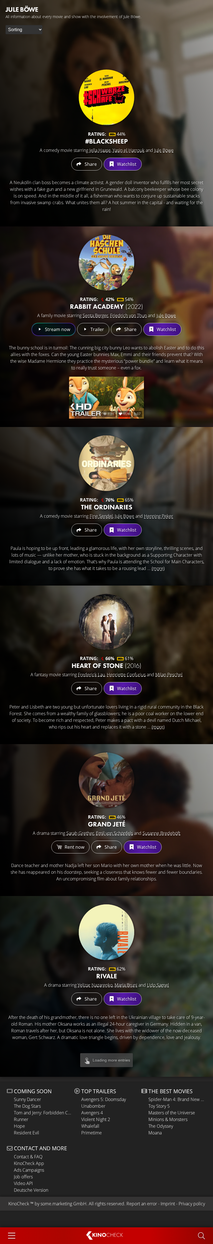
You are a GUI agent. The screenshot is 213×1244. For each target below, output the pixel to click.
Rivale (106, 976)
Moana (155, 1133)
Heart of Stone (106, 665)
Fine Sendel (101, 516)
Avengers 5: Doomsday (103, 1099)
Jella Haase (100, 150)
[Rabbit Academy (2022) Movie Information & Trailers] (106, 262)
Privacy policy (192, 1204)
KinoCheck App (29, 1163)
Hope (19, 1126)
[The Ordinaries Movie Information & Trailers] (106, 463)
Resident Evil (26, 1133)
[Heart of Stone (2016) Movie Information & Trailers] (106, 622)
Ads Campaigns (29, 1170)
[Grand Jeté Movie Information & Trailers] (106, 780)
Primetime (91, 1133)
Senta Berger (95, 315)
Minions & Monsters (167, 1119)
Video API (23, 1183)
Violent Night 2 (95, 1119)
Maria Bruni (126, 985)
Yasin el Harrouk (128, 150)
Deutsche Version (31, 1190)
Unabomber (93, 1106)
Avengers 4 (92, 1112)
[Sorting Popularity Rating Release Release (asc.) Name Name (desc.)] (24, 29)
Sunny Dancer (27, 1099)
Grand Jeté (106, 824)
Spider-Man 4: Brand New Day (177, 1099)
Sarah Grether (80, 833)
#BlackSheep (106, 141)
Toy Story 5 (159, 1106)
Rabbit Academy (106, 306)
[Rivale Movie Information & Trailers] (106, 932)
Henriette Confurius (126, 675)
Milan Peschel (168, 675)
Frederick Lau (91, 675)
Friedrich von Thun (128, 315)
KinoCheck (18, 1204)
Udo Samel (158, 985)
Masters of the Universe (171, 1112)
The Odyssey (160, 1126)
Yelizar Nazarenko (95, 985)
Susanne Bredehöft (161, 833)
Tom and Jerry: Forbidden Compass (43, 1112)
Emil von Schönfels (114, 833)
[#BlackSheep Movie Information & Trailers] (106, 97)
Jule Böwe (164, 150)
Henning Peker (158, 516)
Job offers (23, 1176)
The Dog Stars (27, 1106)
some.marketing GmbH (63, 1204)
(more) (158, 568)
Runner (21, 1119)
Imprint (168, 1204)
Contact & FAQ (28, 1156)
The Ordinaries (106, 507)
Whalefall (90, 1126)
